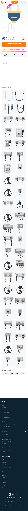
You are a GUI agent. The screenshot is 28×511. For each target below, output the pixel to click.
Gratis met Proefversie (14, 44)
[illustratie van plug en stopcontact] (19, 122)
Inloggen (21, 2)
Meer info (5, 65)
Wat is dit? (14, 60)
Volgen (23, 39)
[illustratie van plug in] (8, 231)
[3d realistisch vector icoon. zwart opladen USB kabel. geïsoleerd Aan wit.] (7, 122)
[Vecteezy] (2, 2)
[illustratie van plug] (8, 243)
